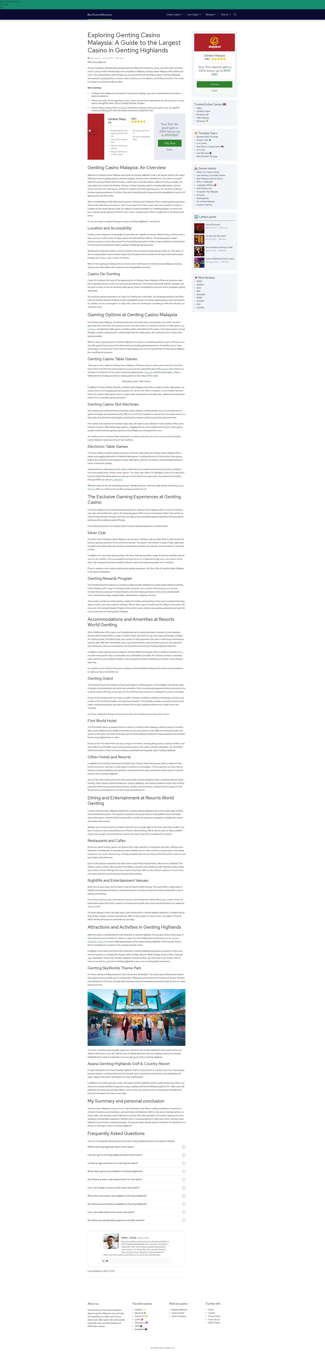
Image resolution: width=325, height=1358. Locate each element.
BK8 (198, 291)
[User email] (107, 1261)
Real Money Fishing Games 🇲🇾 (210, 146)
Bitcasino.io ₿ (202, 114)
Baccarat (148, 372)
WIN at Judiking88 (205, 182)
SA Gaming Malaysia (206, 201)
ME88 (199, 297)
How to (224, 14)
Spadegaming (203, 198)
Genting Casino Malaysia (137, 1252)
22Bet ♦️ (139, 1319)
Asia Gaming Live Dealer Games (211, 175)
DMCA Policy (214, 1322)
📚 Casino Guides (94, 58)
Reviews (210, 14)
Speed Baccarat (213, 224)
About (211, 1309)
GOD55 (200, 301)
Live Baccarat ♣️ (204, 153)
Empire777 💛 (141, 1316)
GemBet (200, 307)
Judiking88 (117, 479)
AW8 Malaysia (203, 118)
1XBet (199, 108)
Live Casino (193, 14)
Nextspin (201, 195)
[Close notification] (1, 7)
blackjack (130, 369)
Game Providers (179, 1316)
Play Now (169, 143)
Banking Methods (179, 1309)
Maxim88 (201, 294)
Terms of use (214, 1319)
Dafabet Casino (203, 111)
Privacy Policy (214, 1316)
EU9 (198, 304)
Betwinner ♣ (140, 1313)
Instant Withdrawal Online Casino (220, 258)
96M (199, 288)
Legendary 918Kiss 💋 (206, 185)
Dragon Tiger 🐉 (204, 140)
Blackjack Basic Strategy (207, 136)
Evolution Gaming (204, 205)
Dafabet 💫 (140, 1309)
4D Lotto (201, 150)
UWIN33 (200, 284)
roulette (164, 369)
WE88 (199, 281)
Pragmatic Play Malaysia (207, 191)
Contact (211, 1313)
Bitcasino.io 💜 (141, 1322)
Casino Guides (178, 1313)
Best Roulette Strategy (207, 156)
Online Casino (173, 14)
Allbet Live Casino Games (208, 172)
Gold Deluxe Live (204, 188)
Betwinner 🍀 (202, 121)
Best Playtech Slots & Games (210, 178)
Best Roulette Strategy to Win (219, 247)
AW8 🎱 (138, 1326)
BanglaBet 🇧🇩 (141, 1329)
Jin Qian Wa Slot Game (216, 236)
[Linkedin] (103, 1261)
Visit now (4, 4)
